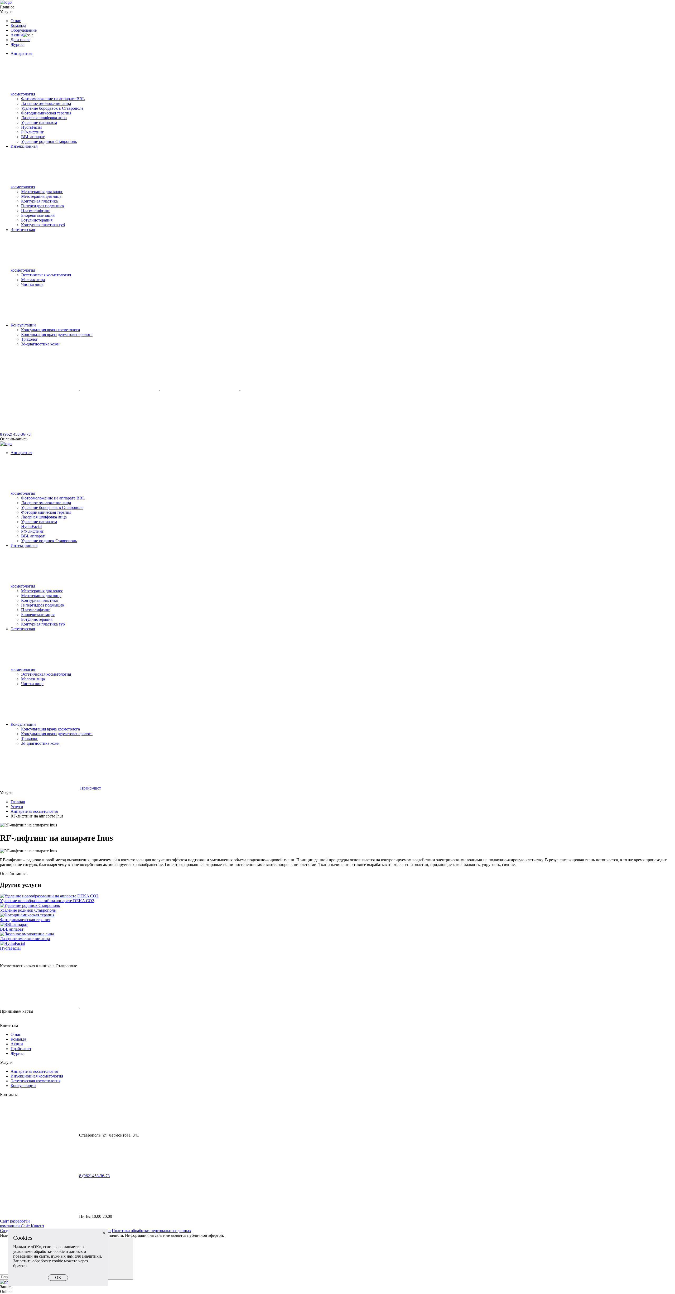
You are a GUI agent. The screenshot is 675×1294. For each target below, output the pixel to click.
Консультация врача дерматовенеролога (57, 334)
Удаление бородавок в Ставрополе (52, 108)
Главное (7, 7)
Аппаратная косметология (34, 811)
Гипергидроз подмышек (42, 206)
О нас (16, 20)
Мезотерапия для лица (41, 196)
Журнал (18, 44)
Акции (17, 35)
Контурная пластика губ (43, 225)
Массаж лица (33, 279)
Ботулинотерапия (36, 220)
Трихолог (29, 339)
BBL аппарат (33, 136)
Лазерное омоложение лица (46, 103)
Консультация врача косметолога (50, 330)
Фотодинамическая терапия (46, 113)
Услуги (6, 11)
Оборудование (24, 30)
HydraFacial (31, 127)
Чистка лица (32, 284)
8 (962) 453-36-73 (15, 434)
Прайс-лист (90, 788)
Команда (18, 25)
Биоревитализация (38, 215)
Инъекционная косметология (37, 1076)
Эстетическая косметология (46, 275)
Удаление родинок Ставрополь (49, 141)
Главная (18, 802)
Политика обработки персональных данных (151, 1230)
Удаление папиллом (39, 122)
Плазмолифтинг (35, 210)
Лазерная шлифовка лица (44, 118)
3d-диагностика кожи (40, 344)
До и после (20, 39)
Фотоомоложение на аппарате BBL (53, 99)
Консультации (23, 325)
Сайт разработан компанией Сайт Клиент (22, 1223)
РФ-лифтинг (32, 132)
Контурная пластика (39, 201)
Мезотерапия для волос (42, 191)
